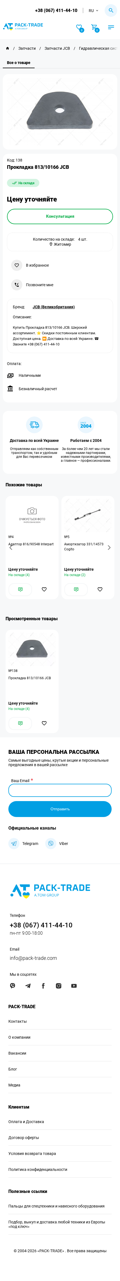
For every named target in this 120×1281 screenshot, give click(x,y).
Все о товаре (18, 62)
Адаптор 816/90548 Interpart (31, 544)
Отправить (60, 809)
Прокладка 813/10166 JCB (29, 678)
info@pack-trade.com (33, 958)
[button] (12, 547)
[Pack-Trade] (7, 48)
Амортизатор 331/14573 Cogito (84, 546)
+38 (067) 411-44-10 (56, 10)
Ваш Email (20, 780)
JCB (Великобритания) (54, 307)
